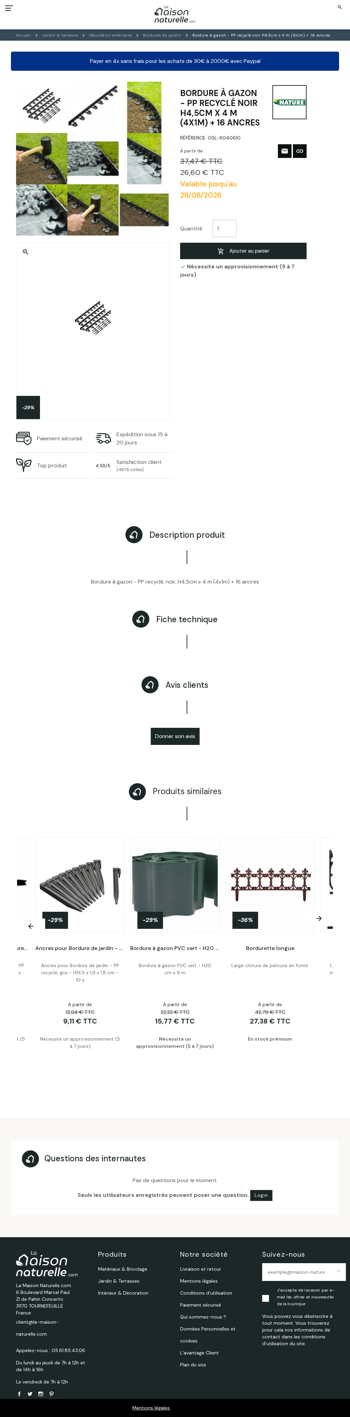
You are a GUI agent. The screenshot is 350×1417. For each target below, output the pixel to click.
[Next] (319, 918)
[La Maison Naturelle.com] (175, 14)
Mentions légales (151, 1408)
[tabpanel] (175, 957)
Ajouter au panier (249, 251)
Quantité (191, 228)
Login (261, 1195)
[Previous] (31, 926)
